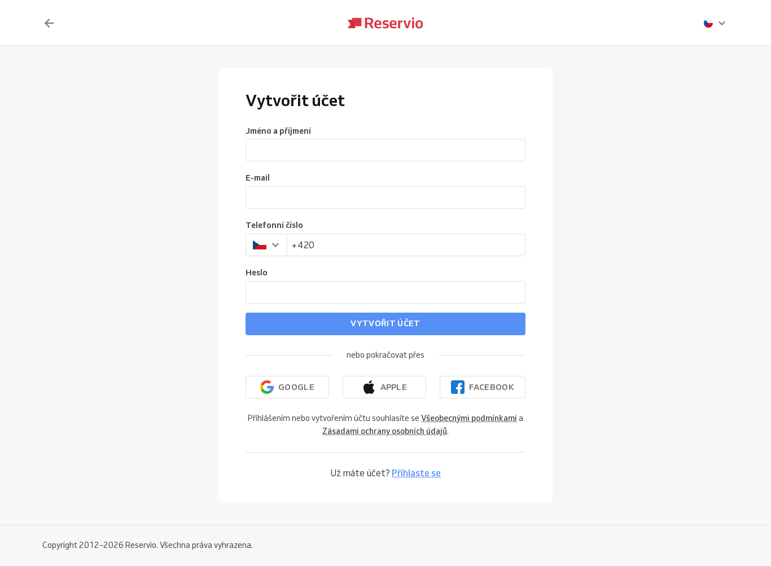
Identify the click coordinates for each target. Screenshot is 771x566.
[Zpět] (49, 23)
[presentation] (715, 23)
